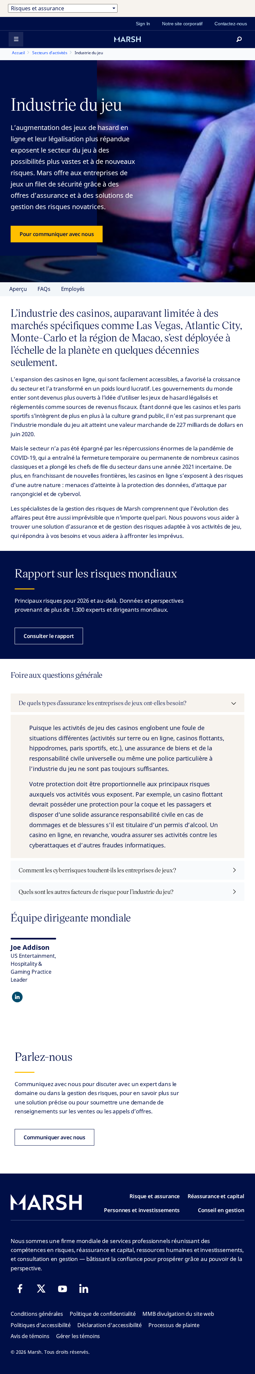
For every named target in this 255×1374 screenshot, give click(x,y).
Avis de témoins (30, 1336)
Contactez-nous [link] (230, 23)
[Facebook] (20, 1289)
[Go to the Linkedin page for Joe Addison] (17, 997)
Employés (73, 289)
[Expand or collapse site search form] (239, 39)
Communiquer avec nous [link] (54, 1137)
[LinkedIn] (84, 1289)
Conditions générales (37, 1313)
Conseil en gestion (221, 1210)
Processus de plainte (174, 1325)
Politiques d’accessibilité (41, 1325)
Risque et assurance (154, 1196)
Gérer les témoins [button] (78, 1336)
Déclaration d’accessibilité (109, 1325)
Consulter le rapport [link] (49, 636)
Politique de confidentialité (103, 1313)
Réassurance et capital (216, 1196)
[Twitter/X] (41, 1289)
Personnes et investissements (142, 1210)
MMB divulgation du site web (178, 1313)
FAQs (44, 289)
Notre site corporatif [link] (182, 23)
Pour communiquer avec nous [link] (57, 234)
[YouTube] (62, 1289)
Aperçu (18, 289)
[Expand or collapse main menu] (16, 39)
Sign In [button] (143, 23)
